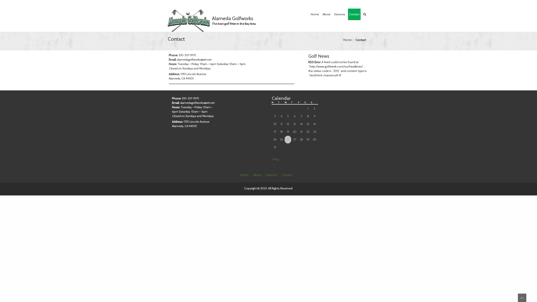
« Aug (275, 159)
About (326, 14)
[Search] (365, 14)
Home (315, 14)
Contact (354, 14)
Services (339, 14)
